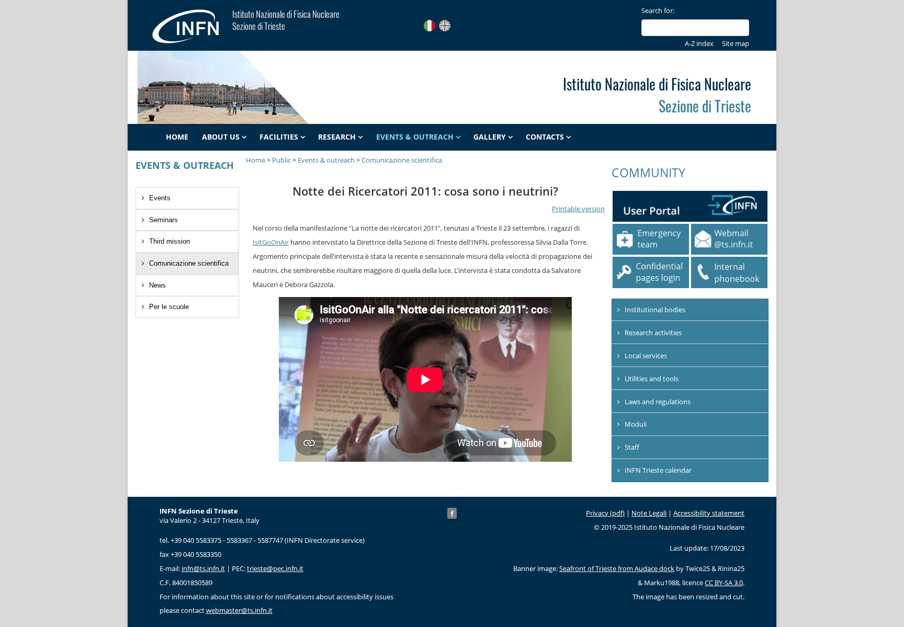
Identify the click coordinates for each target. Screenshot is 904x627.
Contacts (545, 137)
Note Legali (648, 513)
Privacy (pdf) (605, 513)
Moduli (636, 424)
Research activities (653, 332)
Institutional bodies (655, 309)
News (157, 285)
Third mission (169, 241)
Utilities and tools (652, 378)
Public (281, 160)
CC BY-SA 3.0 (724, 582)
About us (221, 137)
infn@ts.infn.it (203, 568)
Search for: (657, 10)
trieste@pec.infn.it (275, 568)
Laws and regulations (658, 401)
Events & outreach (415, 137)
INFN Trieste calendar (658, 470)
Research (337, 137)
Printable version (578, 208)
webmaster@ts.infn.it (239, 610)
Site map (735, 43)
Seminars (163, 220)
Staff (632, 447)
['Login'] (651, 272)
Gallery (489, 137)
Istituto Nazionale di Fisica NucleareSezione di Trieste (286, 19)
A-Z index (699, 43)
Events (160, 198)
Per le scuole (169, 307)
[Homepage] (191, 26)
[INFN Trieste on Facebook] (452, 513)
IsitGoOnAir (271, 242)
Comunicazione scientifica (189, 263)
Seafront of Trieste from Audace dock (616, 568)
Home (177, 137)
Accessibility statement (708, 513)
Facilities (278, 137)
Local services (646, 355)
